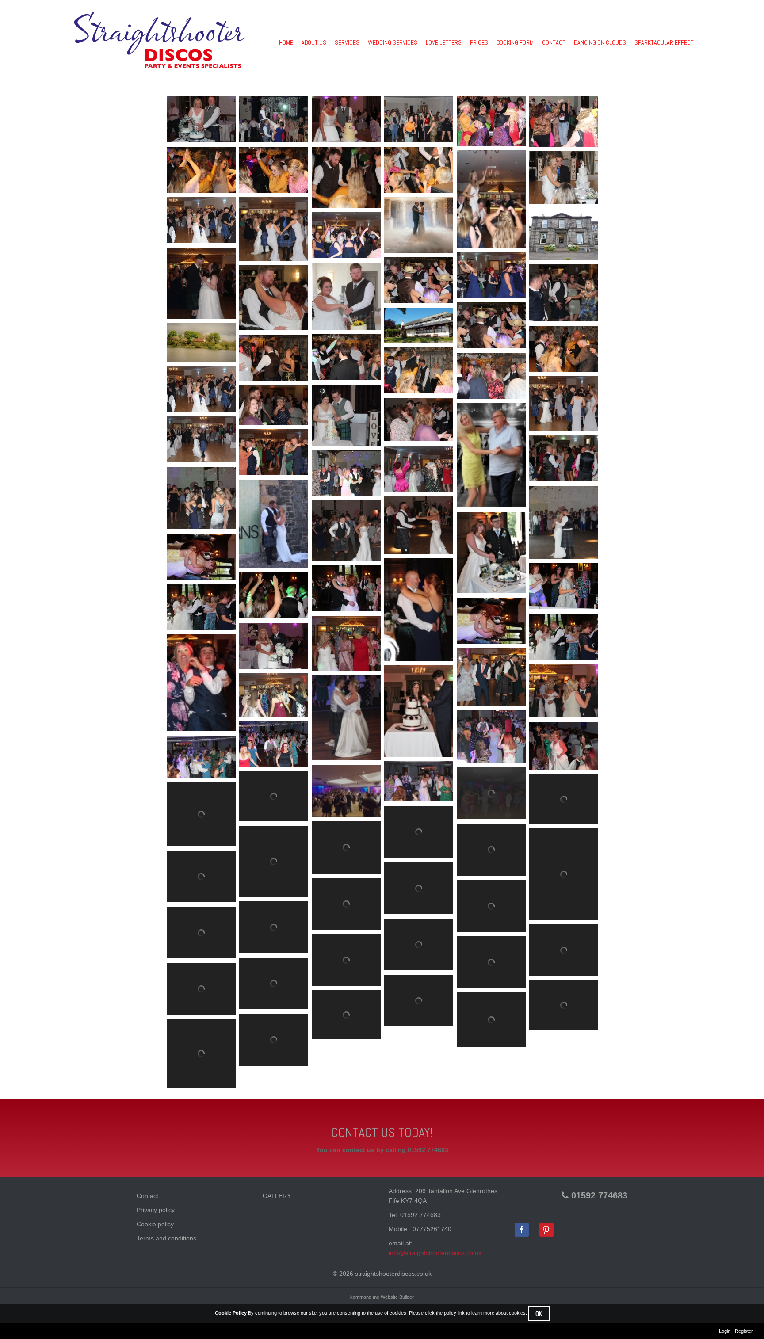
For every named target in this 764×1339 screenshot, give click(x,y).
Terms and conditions (166, 1238)
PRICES (479, 42)
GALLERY (277, 1195)
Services (347, 42)
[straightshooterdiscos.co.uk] (159, 39)
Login (724, 1331)
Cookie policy (155, 1224)
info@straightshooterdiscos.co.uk (435, 1252)
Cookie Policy (231, 1313)
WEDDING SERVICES (392, 42)
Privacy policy (156, 1209)
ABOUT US (314, 42)
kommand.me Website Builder (382, 1297)
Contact (147, 1195)
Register (744, 1331)
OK (538, 1313)
